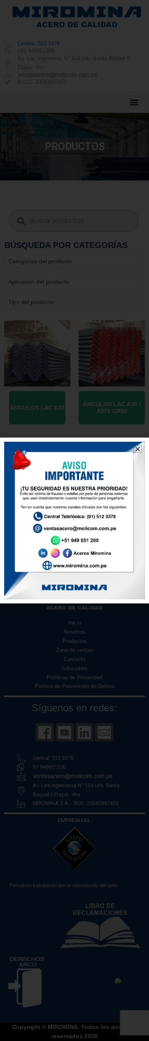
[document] (74, 520)
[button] (138, 449)
